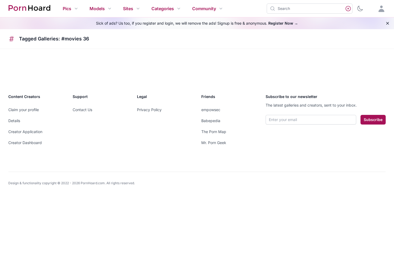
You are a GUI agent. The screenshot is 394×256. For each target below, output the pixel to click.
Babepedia (210, 120)
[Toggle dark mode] (360, 8)
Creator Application (25, 131)
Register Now (283, 23)
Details (14, 120)
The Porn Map (213, 131)
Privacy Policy (149, 109)
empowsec (210, 109)
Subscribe (373, 119)
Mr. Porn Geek (213, 142)
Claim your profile (23, 109)
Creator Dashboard (25, 142)
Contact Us (82, 109)
